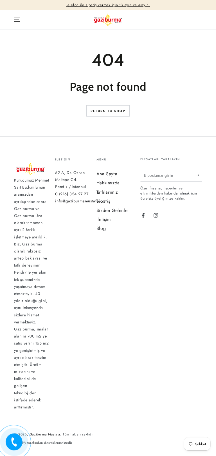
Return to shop (108, 111)
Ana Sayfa (106, 174)
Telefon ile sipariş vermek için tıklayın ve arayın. (108, 5)
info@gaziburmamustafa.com (81, 201)
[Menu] (17, 20)
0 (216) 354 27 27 (71, 194)
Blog (101, 228)
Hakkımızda (108, 183)
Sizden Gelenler (112, 210)
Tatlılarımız (107, 192)
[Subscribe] (198, 175)
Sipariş (103, 201)
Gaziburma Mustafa (45, 434)
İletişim (103, 219)
